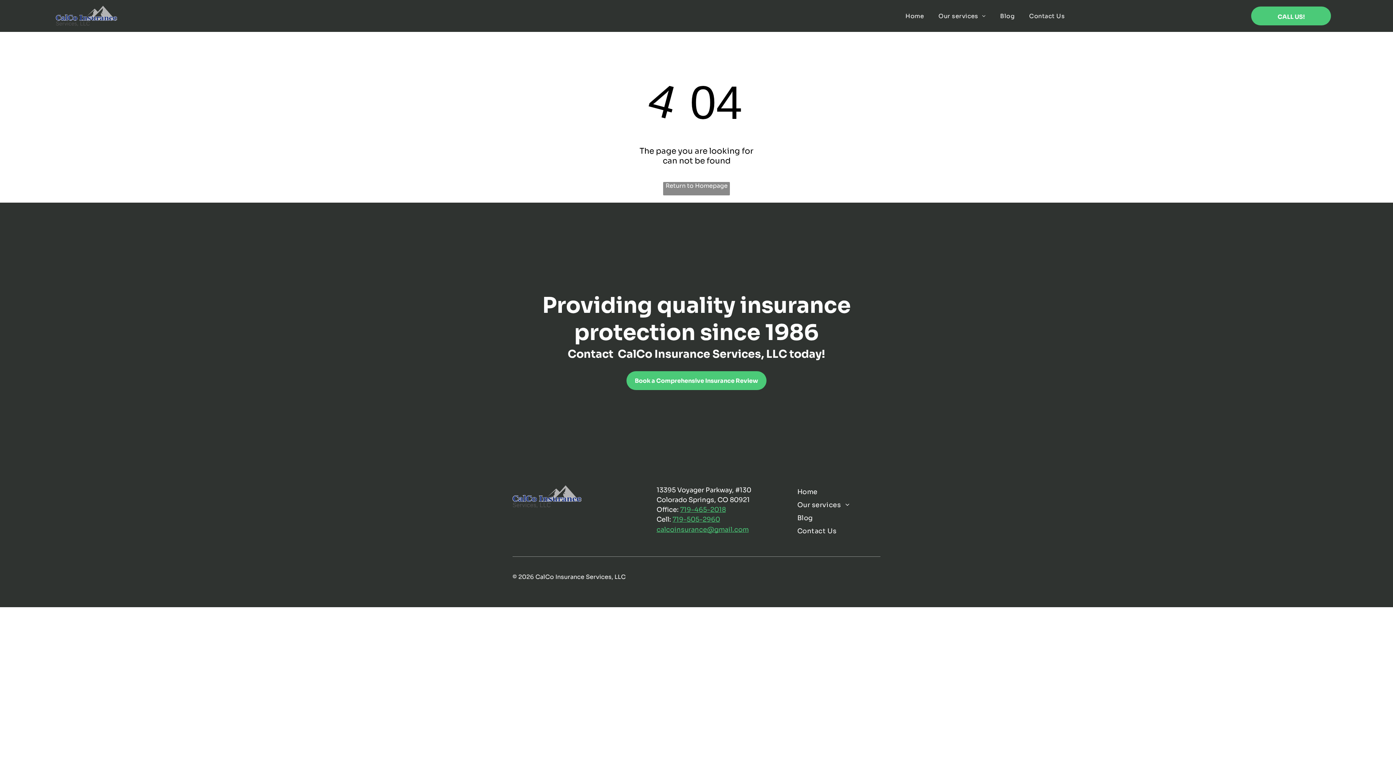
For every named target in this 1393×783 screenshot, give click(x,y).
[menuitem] (914, 15)
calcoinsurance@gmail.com (703, 530)
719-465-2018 (703, 510)
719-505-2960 (696, 519)
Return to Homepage (697, 186)
